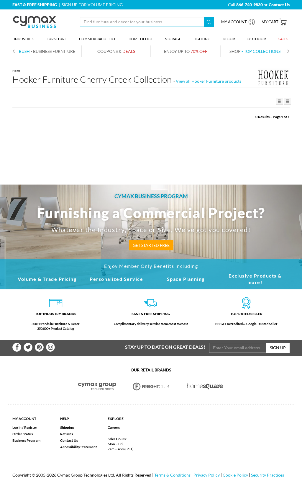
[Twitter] (28, 347)
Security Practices (267, 474)
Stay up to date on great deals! (165, 347)
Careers (114, 427)
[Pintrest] (39, 347)
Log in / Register (24, 427)
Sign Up (278, 347)
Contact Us (69, 440)
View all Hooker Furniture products (208, 81)
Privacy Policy (206, 474)
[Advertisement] (151, 137)
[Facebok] (16, 347)
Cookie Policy (235, 474)
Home (16, 70)
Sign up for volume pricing (92, 4)
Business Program (26, 440)
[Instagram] (50, 347)
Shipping (67, 427)
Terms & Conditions (172, 474)
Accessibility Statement (78, 447)
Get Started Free (151, 245)
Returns (66, 434)
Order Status (22, 434)
